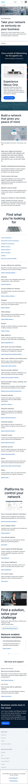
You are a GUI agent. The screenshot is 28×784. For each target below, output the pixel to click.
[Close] (26, 771)
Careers (3, 740)
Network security (5, 246)
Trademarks (3, 767)
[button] (14, 133)
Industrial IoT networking (7, 243)
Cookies (3, 764)
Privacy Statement (5, 761)
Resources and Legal (6, 749)
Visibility (3, 255)
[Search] (22, 2)
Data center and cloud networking (10, 240)
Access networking (6, 237)
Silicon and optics (5, 252)
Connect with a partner (6, 743)
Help (2, 755)
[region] (14, 777)
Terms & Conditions (5, 758)
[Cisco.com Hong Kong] (3, 2)
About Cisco (3, 735)
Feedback (3, 752)
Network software (5, 249)
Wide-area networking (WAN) (8, 258)
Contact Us (3, 737)
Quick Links (4, 732)
